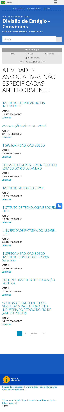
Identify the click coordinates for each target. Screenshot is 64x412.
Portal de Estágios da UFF (32, 61)
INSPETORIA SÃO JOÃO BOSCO (23, 145)
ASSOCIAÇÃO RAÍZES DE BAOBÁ (24, 126)
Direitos (29, 53)
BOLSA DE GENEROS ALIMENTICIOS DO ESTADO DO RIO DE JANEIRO (29, 166)
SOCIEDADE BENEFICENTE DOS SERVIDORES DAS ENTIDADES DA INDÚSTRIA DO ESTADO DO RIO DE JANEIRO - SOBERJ (26, 308)
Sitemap (47, 9)
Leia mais (6, 117)
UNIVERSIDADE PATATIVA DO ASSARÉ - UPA (29, 232)
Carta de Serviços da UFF (14, 389)
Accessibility (19, 9)
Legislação (48, 53)
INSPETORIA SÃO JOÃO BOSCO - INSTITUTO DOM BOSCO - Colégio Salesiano (25, 256)
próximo (34, 334)
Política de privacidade (13, 386)
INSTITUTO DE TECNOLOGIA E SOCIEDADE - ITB (31, 209)
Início (12, 53)
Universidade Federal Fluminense (41, 386)
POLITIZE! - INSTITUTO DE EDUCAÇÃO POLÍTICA (28, 281)
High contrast (34, 9)
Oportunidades (32, 57)
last (43, 334)
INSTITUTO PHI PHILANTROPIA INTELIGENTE (23, 104)
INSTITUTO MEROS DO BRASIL (23, 188)
